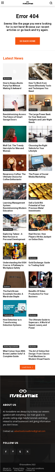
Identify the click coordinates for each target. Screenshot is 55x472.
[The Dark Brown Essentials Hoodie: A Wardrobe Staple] (14, 279)
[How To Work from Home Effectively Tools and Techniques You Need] (40, 71)
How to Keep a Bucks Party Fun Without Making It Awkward (13, 85)
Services (7, 170)
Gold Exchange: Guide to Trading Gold (39, 263)
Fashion (7, 141)
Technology (33, 287)
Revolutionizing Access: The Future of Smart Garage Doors (14, 117)
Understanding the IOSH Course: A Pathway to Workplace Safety (14, 265)
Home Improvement (11, 346)
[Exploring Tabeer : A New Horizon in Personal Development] (14, 222)
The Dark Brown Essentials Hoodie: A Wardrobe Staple (13, 294)
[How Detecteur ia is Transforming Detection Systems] (14, 308)
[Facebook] (6, 452)
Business (7, 78)
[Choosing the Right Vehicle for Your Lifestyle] (40, 134)
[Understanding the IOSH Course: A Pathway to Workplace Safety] (14, 251)
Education (7, 198)
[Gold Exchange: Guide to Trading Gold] (40, 251)
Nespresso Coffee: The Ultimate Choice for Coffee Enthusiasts (14, 177)
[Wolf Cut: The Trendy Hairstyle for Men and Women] (14, 134)
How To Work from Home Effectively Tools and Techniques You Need (40, 87)
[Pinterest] (13, 452)
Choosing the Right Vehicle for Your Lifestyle (38, 148)
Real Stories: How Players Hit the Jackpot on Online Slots (40, 236)
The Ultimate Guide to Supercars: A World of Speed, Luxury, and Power (39, 324)
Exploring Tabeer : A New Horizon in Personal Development (14, 236)
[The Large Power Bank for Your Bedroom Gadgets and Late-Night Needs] (40, 103)
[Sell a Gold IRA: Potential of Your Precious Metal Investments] (40, 191)
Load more (26, 367)
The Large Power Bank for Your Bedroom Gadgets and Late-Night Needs (40, 118)
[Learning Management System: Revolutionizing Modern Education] (14, 191)
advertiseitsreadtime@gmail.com (29, 431)
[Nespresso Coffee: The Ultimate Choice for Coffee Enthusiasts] (14, 162)
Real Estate (8, 229)
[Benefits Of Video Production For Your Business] (40, 279)
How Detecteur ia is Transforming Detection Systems (12, 322)
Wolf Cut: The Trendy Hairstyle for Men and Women (13, 148)
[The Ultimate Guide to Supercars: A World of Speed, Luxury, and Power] (40, 308)
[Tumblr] (20, 452)
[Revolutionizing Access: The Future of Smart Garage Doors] (14, 103)
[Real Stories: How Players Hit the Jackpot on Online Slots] (40, 222)
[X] (27, 452)
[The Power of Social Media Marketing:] (40, 162)
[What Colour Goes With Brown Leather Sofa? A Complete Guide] (14, 339)
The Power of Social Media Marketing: (38, 175)
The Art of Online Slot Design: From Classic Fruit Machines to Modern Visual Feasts (39, 355)
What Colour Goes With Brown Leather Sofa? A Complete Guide (14, 354)
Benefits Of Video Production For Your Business (39, 294)
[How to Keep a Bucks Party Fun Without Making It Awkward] (14, 71)
